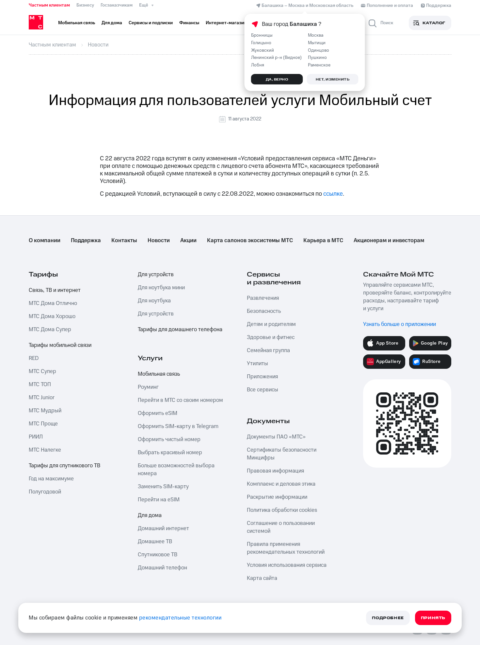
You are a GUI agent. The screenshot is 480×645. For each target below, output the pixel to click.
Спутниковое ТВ (157, 555)
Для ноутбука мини (161, 288)
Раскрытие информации (277, 497)
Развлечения (263, 298)
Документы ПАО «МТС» (276, 437)
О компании (44, 240)
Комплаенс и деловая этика (281, 484)
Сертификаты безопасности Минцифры (281, 454)
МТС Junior (42, 398)
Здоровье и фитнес (271, 337)
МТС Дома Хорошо (52, 316)
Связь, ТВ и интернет (55, 290)
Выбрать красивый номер (170, 453)
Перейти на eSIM (159, 500)
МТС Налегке (45, 450)
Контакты (124, 240)
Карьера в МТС (323, 240)
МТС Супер (42, 371)
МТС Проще (43, 424)
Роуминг (148, 387)
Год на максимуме (51, 479)
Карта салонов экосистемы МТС (250, 240)
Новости (159, 240)
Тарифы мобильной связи (60, 345)
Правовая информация (275, 471)
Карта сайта (262, 578)
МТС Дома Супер (50, 329)
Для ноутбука (154, 301)
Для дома (150, 515)
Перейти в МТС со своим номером (180, 400)
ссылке (333, 193)
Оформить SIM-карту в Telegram (178, 426)
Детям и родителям (271, 324)
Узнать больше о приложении (399, 324)
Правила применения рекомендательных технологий (286, 548)
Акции (188, 240)
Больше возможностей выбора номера (176, 469)
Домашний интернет (163, 528)
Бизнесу (85, 5)
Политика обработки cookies (282, 510)
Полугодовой (45, 492)
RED (34, 358)
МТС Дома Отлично (53, 303)
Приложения (262, 377)
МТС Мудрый (45, 411)
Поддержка (86, 240)
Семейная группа (268, 350)
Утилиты (257, 363)
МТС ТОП (40, 384)
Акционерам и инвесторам (389, 240)
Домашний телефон (162, 568)
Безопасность (264, 311)
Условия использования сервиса (287, 565)
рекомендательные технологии (180, 618)
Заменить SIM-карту (163, 487)
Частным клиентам (49, 5)
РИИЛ (36, 437)
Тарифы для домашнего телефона (180, 329)
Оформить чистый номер (169, 439)
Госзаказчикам (117, 5)
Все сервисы (262, 390)
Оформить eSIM (157, 413)
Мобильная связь (159, 374)
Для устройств (156, 274)
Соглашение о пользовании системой (281, 527)
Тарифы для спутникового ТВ (64, 466)
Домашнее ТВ (155, 542)
